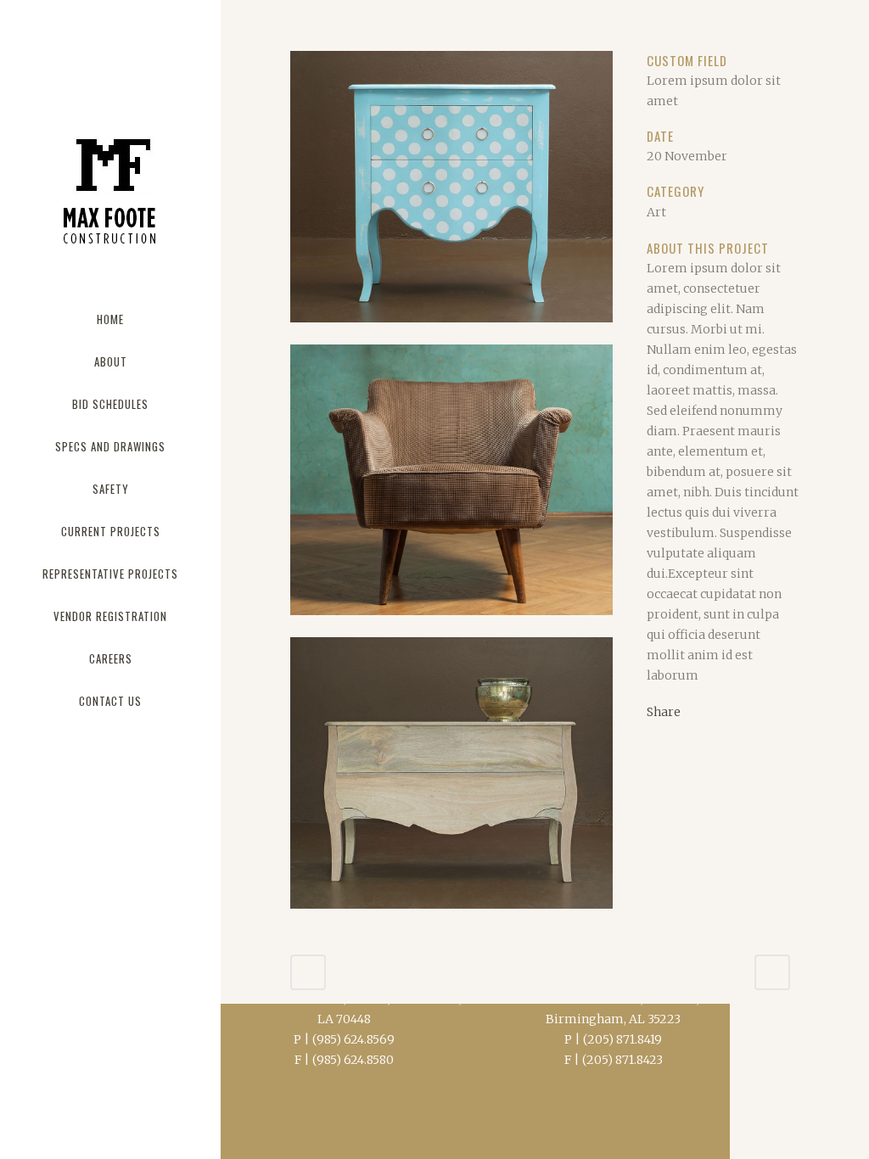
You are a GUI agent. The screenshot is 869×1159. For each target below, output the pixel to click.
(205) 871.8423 (622, 1059)
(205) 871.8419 (622, 1039)
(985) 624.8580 (353, 1059)
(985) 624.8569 (353, 1039)
